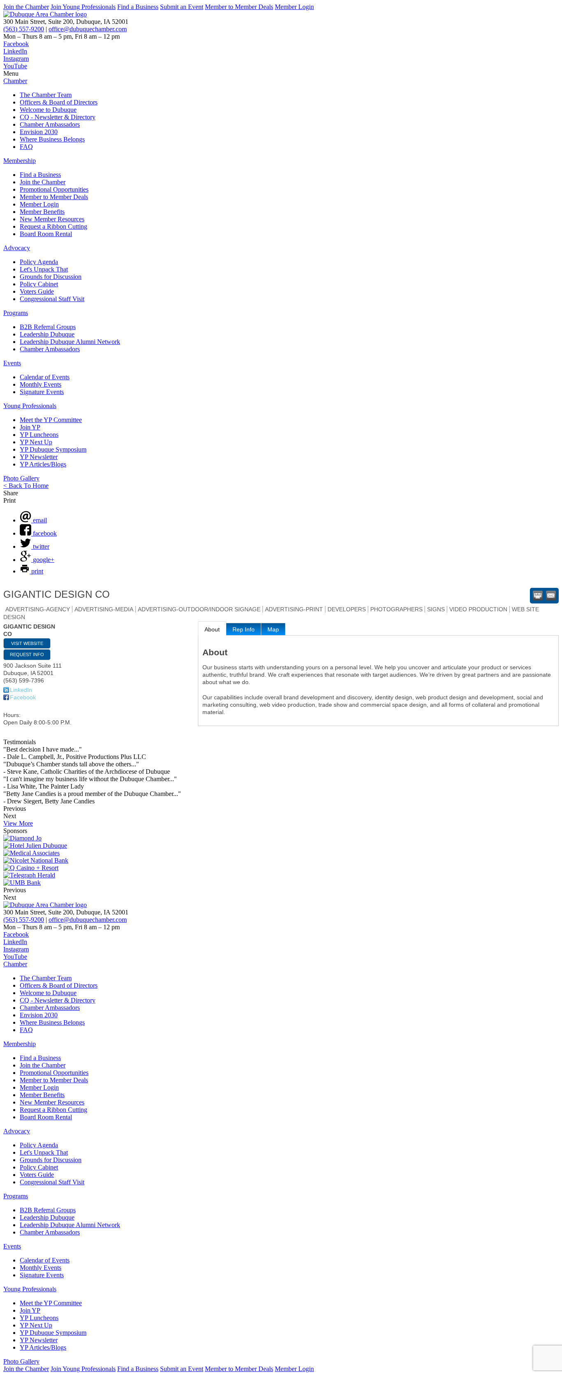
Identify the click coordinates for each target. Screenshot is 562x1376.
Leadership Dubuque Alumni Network (70, 341)
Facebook (23, 697)
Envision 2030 (39, 131)
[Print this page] (538, 596)
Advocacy (16, 247)
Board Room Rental (46, 233)
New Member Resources (52, 219)
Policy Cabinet (39, 284)
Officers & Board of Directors (59, 102)
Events (12, 363)
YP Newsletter (39, 456)
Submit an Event (181, 6)
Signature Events (42, 391)
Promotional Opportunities (54, 189)
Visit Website (27, 643)
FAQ (26, 146)
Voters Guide (37, 291)
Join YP (30, 427)
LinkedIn (21, 690)
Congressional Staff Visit (52, 298)
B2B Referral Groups (48, 326)
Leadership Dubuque (47, 334)
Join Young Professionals (83, 6)
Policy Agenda (39, 261)
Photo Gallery (21, 478)
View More (18, 823)
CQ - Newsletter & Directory (57, 117)
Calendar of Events (45, 377)
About (212, 629)
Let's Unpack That (44, 269)
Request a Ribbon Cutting (53, 226)
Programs (15, 312)
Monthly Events (40, 384)
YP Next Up (36, 442)
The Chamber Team (46, 94)
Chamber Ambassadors (50, 124)
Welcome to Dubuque (48, 109)
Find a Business (137, 6)
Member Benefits (42, 211)
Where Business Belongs (52, 139)
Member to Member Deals (239, 6)
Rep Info (243, 629)
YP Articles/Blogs (43, 464)
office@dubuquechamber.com (88, 29)
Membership (19, 160)
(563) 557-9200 (23, 29)
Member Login (294, 6)
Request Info (27, 654)
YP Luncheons (39, 434)
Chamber (15, 80)
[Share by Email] (551, 596)
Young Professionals (29, 405)
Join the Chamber (26, 6)
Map (273, 629)
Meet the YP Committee (51, 419)
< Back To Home (26, 485)
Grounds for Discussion (50, 276)
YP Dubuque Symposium (53, 449)
